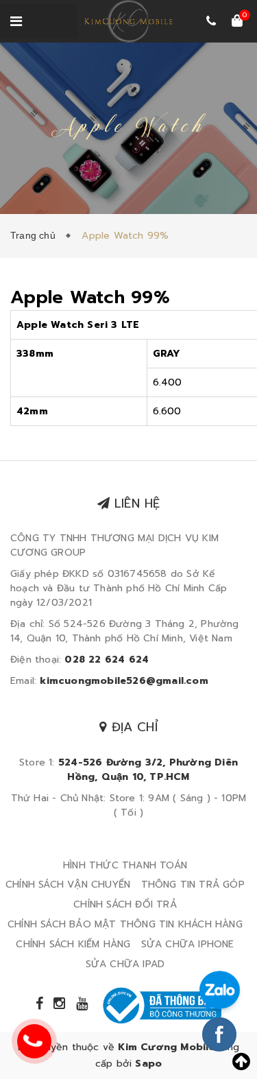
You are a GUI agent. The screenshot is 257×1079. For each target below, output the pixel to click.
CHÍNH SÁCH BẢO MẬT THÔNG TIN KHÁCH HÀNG (125, 924)
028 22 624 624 (106, 659)
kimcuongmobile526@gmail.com (124, 681)
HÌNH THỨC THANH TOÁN (125, 865)
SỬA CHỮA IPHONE (187, 944)
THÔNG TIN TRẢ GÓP (193, 884)
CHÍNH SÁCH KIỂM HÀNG (73, 944)
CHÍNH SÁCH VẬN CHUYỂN (67, 884)
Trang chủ (35, 235)
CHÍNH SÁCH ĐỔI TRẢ (125, 904)
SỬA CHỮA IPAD (125, 964)
